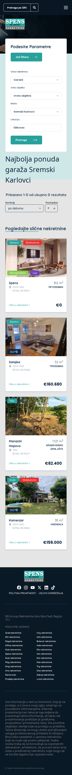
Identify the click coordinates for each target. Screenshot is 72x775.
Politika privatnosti (22, 593)
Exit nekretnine (44, 658)
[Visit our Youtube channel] (33, 587)
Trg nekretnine (44, 666)
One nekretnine (44, 670)
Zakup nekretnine (45, 674)
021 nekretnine (12, 637)
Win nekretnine (44, 653)
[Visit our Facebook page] (19, 587)
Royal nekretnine (13, 641)
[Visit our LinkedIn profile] (46, 587)
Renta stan (10, 674)
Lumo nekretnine (45, 679)
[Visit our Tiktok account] (53, 587)
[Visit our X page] (39, 587)
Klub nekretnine (13, 649)
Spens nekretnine (14, 653)
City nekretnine (44, 632)
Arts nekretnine (13, 670)
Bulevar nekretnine (46, 641)
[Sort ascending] (48, 208)
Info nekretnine (44, 637)
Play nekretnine (13, 662)
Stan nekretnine (13, 658)
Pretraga (21, 139)
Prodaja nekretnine (14, 679)
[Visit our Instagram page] (26, 587)
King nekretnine (13, 666)
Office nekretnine (14, 645)
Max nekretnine (44, 662)
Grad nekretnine (13, 632)
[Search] (34, 8)
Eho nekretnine (44, 649)
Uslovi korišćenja (51, 593)
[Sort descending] (54, 208)
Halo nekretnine (45, 645)
